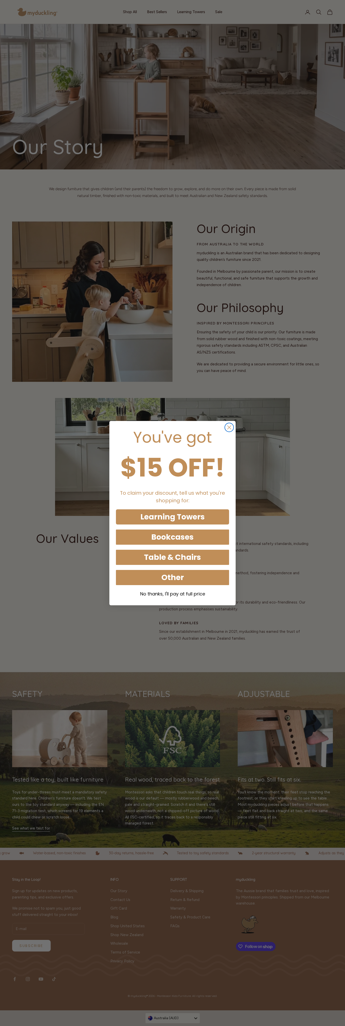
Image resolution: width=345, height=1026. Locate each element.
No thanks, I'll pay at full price (172, 594)
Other (172, 577)
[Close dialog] (229, 427)
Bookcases (172, 537)
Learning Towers (172, 516)
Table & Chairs (172, 557)
